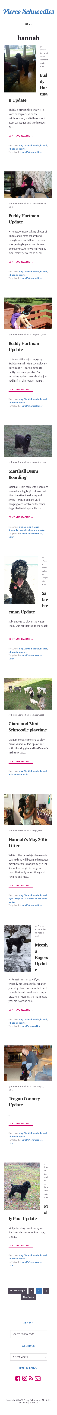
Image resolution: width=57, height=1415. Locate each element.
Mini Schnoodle (21, 774)
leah (11, 774)
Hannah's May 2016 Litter (31, 152)
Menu (28, 24)
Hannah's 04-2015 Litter (30, 1026)
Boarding (28, 527)
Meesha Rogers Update (41, 957)
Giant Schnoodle (31, 145)
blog (21, 145)
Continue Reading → (21, 136)
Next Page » (28, 1298)
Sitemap (34, 1402)
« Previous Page (17, 1291)
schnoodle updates (17, 149)
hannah (43, 145)
